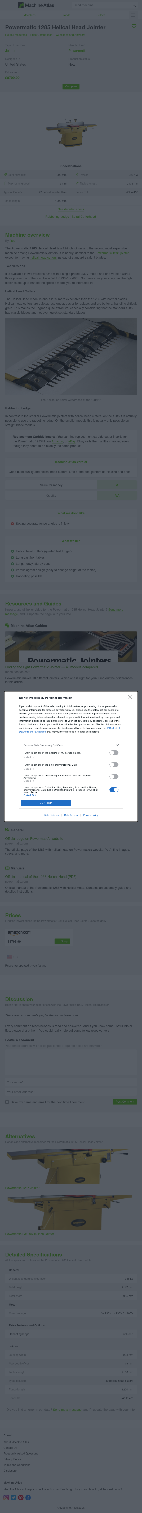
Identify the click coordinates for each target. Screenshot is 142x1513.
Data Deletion (51, 815)
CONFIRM (46, 803)
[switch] (113, 752)
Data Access (71, 815)
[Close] (131, 698)
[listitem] (71, 745)
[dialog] (71, 756)
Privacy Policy (90, 815)
